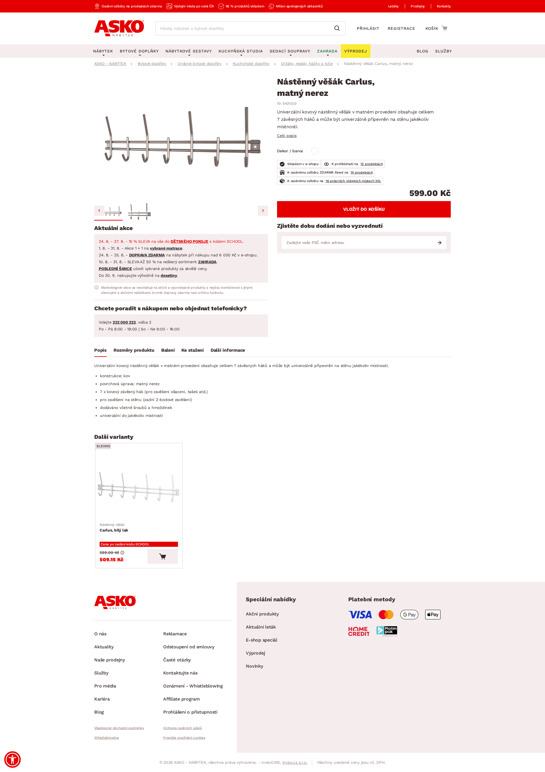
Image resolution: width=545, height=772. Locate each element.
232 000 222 (124, 322)
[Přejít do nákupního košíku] (436, 28)
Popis (100, 350)
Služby (443, 51)
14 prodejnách (362, 172)
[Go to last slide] (99, 211)
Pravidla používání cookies (184, 738)
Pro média (105, 686)
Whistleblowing (106, 738)
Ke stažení (192, 350)
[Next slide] (263, 211)
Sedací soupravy (290, 51)
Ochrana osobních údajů (182, 728)
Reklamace (175, 633)
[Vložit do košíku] (162, 556)
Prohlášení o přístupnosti (190, 712)
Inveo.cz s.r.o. (294, 762)
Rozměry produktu (134, 350)
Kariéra (102, 699)
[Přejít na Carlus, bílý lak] (138, 487)
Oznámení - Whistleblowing (193, 686)
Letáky (393, 6)
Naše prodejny (109, 660)
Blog (422, 51)
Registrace (401, 28)
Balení (168, 350)
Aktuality (104, 646)
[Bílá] (314, 150)
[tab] (100, 351)
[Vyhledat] (338, 28)
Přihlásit (368, 28)
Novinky (254, 666)
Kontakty (444, 6)
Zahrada (327, 51)
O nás (100, 633)
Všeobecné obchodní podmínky (119, 728)
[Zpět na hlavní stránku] (119, 28)
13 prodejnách (371, 164)
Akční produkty (262, 614)
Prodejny (418, 6)
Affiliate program (181, 699)
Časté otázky (177, 660)
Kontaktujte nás (180, 673)
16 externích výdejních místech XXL (353, 181)
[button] (108, 212)
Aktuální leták (261, 627)
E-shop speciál (261, 640)
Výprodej (255, 653)
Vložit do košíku (364, 209)
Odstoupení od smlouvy (188, 646)
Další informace (228, 350)
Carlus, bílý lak (114, 527)
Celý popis (287, 135)
